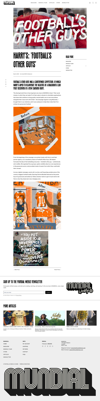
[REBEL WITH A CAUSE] (82, 318)
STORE (67, 68)
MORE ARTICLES (9, 306)
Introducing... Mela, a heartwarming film (45, 326)
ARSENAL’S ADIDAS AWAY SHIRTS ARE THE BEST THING (18, 326)
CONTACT (25, 351)
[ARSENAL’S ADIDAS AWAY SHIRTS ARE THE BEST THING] (18, 318)
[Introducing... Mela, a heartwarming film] (50, 318)
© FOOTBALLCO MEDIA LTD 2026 (10, 364)
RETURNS (25, 349)
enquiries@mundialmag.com (78, 348)
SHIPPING (25, 346)
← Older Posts (16, 269)
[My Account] (89, 3)
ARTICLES (68, 65)
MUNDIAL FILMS (69, 63)
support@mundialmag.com (76, 349)
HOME (5, 343)
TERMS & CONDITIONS (25, 364)
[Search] (93, 3)
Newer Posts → (57, 269)
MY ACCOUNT (26, 343)
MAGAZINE (68, 61)
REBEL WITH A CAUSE (72, 326)
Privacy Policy (19, 295)
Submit (48, 292)
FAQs (24, 354)
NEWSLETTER (69, 70)
